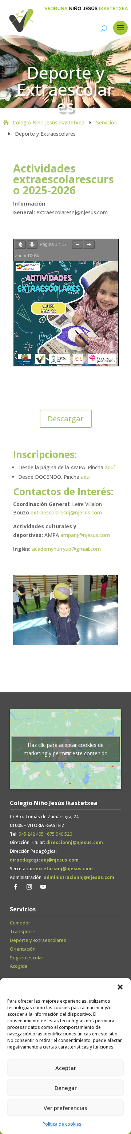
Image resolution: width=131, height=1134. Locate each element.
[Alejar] (77, 244)
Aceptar (65, 1067)
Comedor (20, 922)
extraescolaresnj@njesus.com (66, 512)
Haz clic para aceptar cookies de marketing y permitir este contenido (66, 749)
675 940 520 (59, 834)
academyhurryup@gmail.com (66, 548)
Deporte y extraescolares (38, 940)
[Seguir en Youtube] (42, 887)
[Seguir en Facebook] (15, 887)
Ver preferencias (65, 1107)
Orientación (23, 949)
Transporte (22, 931)
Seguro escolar (26, 957)
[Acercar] (89, 244)
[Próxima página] (32, 244)
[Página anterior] (20, 244)
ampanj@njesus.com (85, 535)
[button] (120, 987)
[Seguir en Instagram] (29, 887)
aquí (110, 467)
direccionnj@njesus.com (74, 842)
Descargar (66, 418)
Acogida (18, 966)
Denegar (66, 1087)
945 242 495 (31, 834)
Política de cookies (62, 1124)
